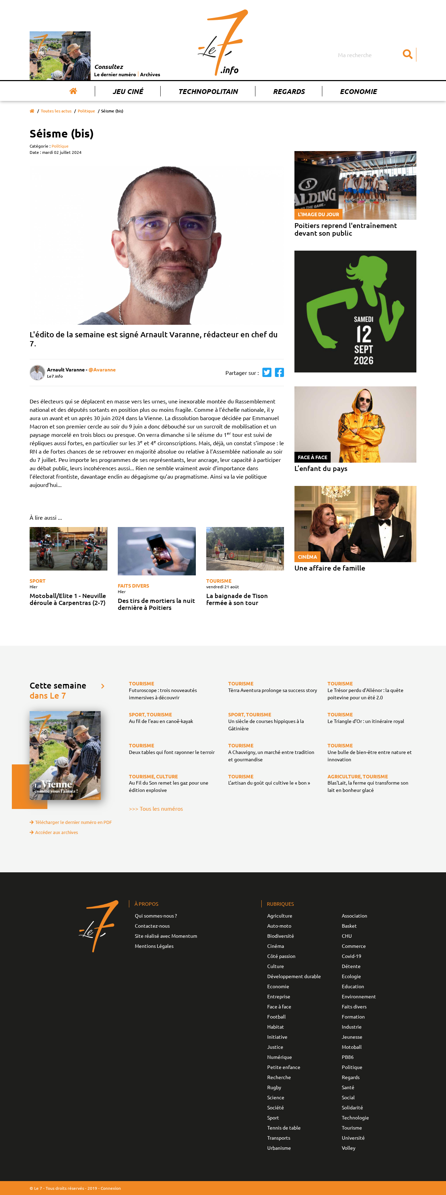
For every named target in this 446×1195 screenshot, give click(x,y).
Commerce (354, 946)
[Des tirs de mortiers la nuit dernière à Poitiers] (156, 551)
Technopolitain (208, 91)
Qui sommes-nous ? (156, 915)
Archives (150, 74)
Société (275, 1107)
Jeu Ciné (128, 91)
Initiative (277, 1036)
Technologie (355, 1117)
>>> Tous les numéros (156, 808)
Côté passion (281, 956)
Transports (278, 1137)
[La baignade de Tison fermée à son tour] (245, 549)
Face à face (279, 1006)
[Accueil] (73, 91)
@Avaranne (102, 369)
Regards (289, 91)
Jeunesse (352, 1036)
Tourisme (218, 580)
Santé (348, 1087)
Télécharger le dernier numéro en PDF (73, 822)
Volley (348, 1148)
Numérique (279, 1057)
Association (354, 915)
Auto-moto (279, 925)
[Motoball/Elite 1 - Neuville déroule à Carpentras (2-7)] (68, 549)
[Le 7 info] (223, 42)
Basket (349, 925)
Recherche (279, 1077)
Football (276, 1016)
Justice (275, 1047)
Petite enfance (283, 1067)
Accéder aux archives (56, 832)
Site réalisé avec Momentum (166, 936)
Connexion (111, 1188)
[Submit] (407, 55)
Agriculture (279, 915)
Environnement (359, 996)
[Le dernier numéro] (62, 55)
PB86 (348, 1057)
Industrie (352, 1026)
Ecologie (351, 976)
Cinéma (275, 946)
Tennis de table (284, 1127)
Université (353, 1137)
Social (348, 1097)
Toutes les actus (56, 111)
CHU (347, 936)
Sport (38, 580)
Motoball (352, 1047)
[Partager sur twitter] (265, 372)
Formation (353, 1016)
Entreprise (278, 996)
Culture (275, 966)
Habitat (275, 1026)
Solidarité (352, 1107)
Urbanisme (279, 1148)
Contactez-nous (152, 925)
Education (353, 986)
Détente (351, 966)
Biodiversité (280, 936)
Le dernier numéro (115, 74)
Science (275, 1097)
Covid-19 (351, 956)
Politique (86, 111)
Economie (358, 91)
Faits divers (133, 585)
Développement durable (294, 976)
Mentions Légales (154, 946)
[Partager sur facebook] (277, 372)
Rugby (274, 1087)
